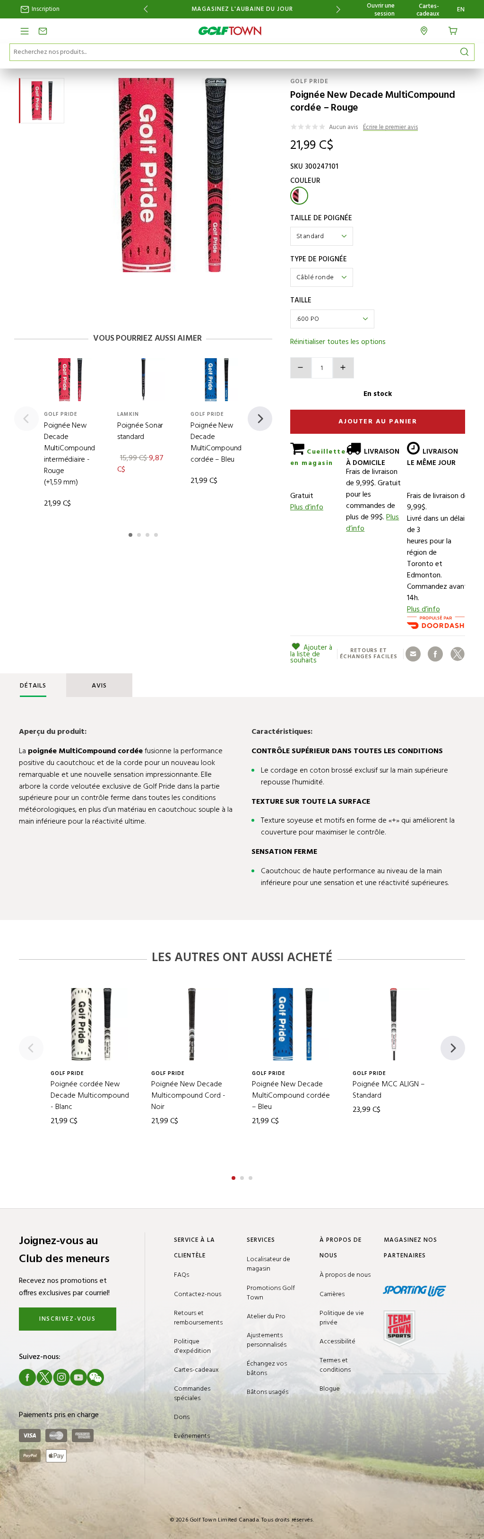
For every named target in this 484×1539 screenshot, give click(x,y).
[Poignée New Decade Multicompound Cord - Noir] (192, 1024)
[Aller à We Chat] (95, 1377)
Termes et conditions (335, 1365)
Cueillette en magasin (318, 458)
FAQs (181, 1275)
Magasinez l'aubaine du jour (242, 9)
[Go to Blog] (112, 1377)
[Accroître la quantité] (343, 367)
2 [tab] (140, 533)
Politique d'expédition (192, 1346)
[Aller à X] (44, 1377)
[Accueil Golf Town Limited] (230, 31)
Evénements (192, 1436)
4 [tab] (157, 533)
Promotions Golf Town (271, 1293)
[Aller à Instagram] (61, 1377)
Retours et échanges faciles (368, 654)
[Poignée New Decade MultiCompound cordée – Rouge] (173, 175)
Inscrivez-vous (67, 1319)
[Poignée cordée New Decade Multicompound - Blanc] (91, 1024)
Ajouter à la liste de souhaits (311, 654)
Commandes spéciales (192, 1394)
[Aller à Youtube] (78, 1377)
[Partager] (413, 654)
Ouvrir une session (381, 10)
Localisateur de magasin (268, 1264)
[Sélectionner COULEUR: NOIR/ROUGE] (299, 196)
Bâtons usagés (267, 1392)
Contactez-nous (197, 1294)
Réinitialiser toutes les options (338, 342)
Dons (182, 1417)
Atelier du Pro (266, 1316)
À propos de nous (345, 1275)
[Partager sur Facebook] (435, 654)
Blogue (330, 1389)
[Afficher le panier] (456, 30)
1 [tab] (131, 533)
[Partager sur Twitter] (457, 654)
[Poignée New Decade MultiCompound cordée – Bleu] (216, 379)
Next (340, 9)
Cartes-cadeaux (427, 10)
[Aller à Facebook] (27, 1377)
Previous (144, 9)
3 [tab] (148, 533)
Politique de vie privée (342, 1318)
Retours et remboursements (198, 1318)
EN (461, 10)
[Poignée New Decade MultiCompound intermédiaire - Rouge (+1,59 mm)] (70, 379)
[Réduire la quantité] (300, 367)
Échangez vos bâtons (267, 1368)
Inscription (45, 9)
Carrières (332, 1294)
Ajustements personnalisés (266, 1340)
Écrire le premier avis (390, 128)
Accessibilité (337, 1341)
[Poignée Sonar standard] (143, 379)
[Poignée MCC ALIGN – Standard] (393, 1024)
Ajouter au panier (377, 421)
